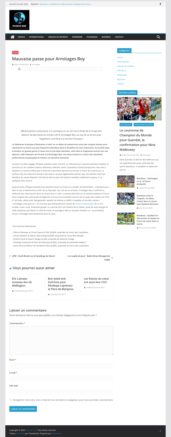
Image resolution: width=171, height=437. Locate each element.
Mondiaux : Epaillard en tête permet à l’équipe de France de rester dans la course (148, 219)
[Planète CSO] (12, 37)
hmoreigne (36, 64)
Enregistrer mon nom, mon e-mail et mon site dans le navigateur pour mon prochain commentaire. (63, 399)
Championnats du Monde (144, 125)
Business (106, 37)
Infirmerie (77, 37)
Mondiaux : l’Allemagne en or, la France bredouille (147, 181)
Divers (15, 52)
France (21, 37)
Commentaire (17, 323)
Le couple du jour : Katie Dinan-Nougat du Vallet (89, 258)
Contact (119, 37)
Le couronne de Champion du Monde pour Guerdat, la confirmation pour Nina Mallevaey (138, 140)
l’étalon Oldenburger (84, 203)
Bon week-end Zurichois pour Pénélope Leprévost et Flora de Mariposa (60, 284)
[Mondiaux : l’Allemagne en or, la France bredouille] (126, 183)
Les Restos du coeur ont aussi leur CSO (96, 280)
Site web (13, 385)
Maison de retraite (58, 37)
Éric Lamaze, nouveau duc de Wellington (22, 282)
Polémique (92, 37)
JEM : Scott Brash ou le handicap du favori (34, 256)
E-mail (13, 372)
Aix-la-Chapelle (126, 125)
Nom (12, 359)
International (36, 37)
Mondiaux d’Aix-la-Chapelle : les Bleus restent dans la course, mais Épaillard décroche (147, 199)
